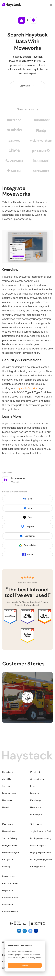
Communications (37, 779)
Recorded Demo (10, 911)
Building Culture (37, 866)
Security (6, 786)
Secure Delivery (9, 838)
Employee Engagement (41, 859)
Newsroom (7, 800)
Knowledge (35, 800)
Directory (34, 793)
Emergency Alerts (10, 845)
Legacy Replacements (40, 852)
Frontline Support (38, 845)
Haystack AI (35, 807)
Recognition (7, 859)
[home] (11, 4)
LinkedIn (6, 807)
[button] (50, 5)
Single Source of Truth (40, 831)
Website (15, 482)
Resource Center (10, 883)
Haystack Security (26, 388)
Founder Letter (9, 793)
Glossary (6, 866)
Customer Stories (10, 897)
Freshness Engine (10, 852)
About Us (6, 779)
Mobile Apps (36, 814)
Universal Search (10, 831)
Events (33, 786)
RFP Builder (7, 904)
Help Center (8, 890)
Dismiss (25, 965)
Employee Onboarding (40, 838)
